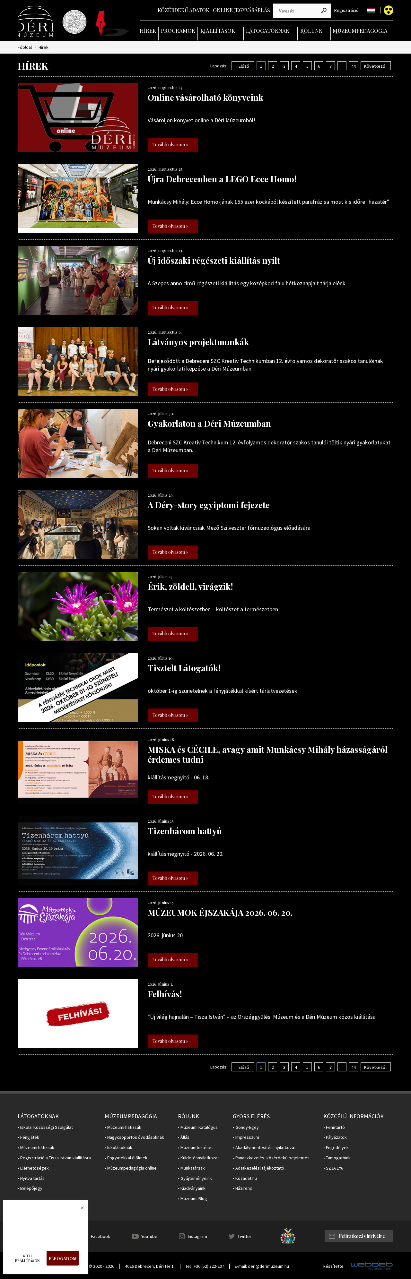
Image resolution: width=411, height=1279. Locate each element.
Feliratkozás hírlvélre (362, 1236)
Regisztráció (346, 10)
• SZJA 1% (333, 1168)
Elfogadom (62, 1258)
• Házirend (242, 1188)
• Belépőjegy (30, 1188)
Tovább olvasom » (170, 145)
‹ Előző (242, 66)
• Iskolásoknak (118, 1147)
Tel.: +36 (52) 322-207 (204, 1266)
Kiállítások (217, 30)
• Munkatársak (191, 1168)
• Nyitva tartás (31, 1178)
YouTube (149, 1236)
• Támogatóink (337, 1158)
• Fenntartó (334, 1127)
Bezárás (79, 1209)
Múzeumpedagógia (360, 30)
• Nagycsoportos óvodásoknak (134, 1137)
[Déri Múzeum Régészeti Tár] (74, 22)
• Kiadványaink (192, 1188)
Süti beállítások (27, 1258)
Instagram (197, 1236)
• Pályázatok (335, 1137)
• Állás (183, 1137)
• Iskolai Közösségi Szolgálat (45, 1127)
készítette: (334, 1266)
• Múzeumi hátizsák (36, 1147)
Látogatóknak (267, 30)
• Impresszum (246, 1137)
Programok (178, 30)
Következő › (376, 66)
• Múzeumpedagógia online (131, 1168)
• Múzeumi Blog (192, 1198)
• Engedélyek (336, 1147)
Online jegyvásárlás (241, 10)
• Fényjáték (28, 1137)
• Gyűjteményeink (195, 1178)
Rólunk (311, 30)
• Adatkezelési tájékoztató (258, 1168)
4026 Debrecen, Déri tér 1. (150, 1266)
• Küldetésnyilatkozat (198, 1158)
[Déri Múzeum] (36, 21)
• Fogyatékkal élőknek (126, 1158)
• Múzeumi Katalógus (198, 1127)
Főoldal (25, 47)
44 (353, 66)
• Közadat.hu (245, 1178)
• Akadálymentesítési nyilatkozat (264, 1147)
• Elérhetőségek (33, 1168)
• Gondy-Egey (246, 1127)
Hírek (148, 30)
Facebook (100, 1236)
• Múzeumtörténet (195, 1147)
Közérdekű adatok (183, 10)
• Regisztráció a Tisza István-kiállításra (54, 1158)
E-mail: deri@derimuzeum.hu (262, 1266)
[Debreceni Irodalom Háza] (112, 23)
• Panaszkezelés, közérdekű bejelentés (271, 1158)
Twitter (244, 1236)
